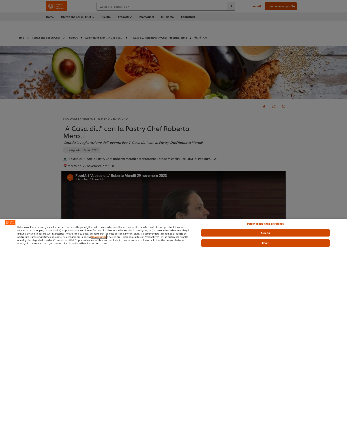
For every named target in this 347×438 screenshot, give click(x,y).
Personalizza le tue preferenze (265, 223)
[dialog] (173, 328)
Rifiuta (265, 242)
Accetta (265, 232)
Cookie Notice (98, 236)
